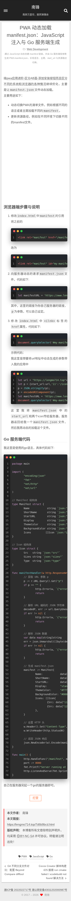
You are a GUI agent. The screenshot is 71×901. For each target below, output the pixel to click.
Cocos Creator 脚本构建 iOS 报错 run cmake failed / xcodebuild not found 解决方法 (52, 872)
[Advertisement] (35, 163)
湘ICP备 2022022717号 (18, 889)
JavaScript (38, 856)
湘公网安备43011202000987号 (49, 889)
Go (51, 856)
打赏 (35, 798)
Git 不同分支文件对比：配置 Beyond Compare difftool (17, 870)
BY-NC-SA (27, 836)
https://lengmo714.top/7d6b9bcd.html (31, 824)
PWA (24, 856)
